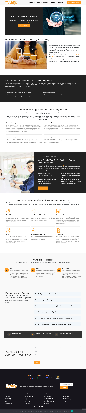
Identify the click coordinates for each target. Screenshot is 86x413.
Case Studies (8, 403)
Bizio (26, 398)
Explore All (27, 403)
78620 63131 (46, 335)
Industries (45, 2)
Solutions (31, 2)
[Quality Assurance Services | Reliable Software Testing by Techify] (11, 3)
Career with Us (9, 400)
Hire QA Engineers (30, 22)
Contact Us (8, 398)
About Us (53, 2)
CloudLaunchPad (29, 396)
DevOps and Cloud (48, 398)
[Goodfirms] (57, 377)
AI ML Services (47, 396)
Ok (71, 411)
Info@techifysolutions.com (66, 333)
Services (38, 2)
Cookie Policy (66, 398)
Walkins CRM (28, 400)
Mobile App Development (49, 401)
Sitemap (65, 401)
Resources (60, 2)
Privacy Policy (66, 396)
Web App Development (49, 400)
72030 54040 (48, 333)
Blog (6, 401)
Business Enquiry (73, 2)
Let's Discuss (24, 25)
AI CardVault (27, 401)
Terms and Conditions (68, 400)
